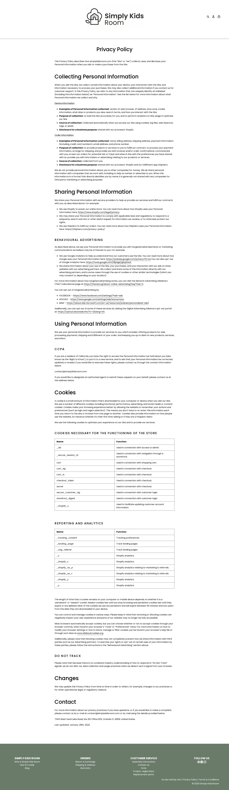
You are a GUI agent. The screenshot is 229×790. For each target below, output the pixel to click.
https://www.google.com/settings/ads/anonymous (97, 299)
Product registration (143, 771)
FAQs (143, 768)
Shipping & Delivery (85, 764)
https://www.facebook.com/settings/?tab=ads (98, 295)
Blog (27, 768)
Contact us (143, 764)
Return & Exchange (85, 761)
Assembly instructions (143, 761)
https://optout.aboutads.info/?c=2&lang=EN (81, 311)
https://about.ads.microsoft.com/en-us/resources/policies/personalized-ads (107, 303)
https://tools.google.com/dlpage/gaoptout (108, 262)
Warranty (85, 768)
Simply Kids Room (209, 783)
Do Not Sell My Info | (172, 779)
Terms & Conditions (209, 779)
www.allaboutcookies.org (90, 633)
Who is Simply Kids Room (27, 761)
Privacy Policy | (191, 779)
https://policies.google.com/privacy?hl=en (128, 259)
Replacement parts (143, 774)
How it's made (27, 764)
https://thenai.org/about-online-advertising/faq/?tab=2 (113, 284)
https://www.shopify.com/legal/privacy (98, 212)
